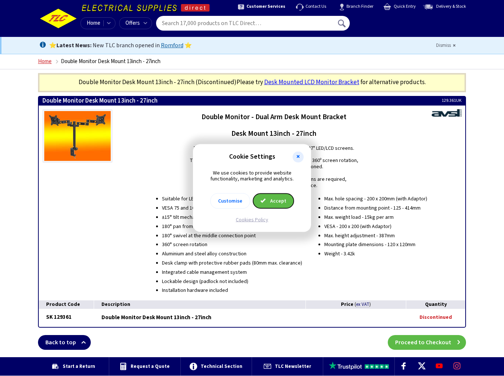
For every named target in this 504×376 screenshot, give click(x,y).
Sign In (389, 20)
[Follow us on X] (421, 366)
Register (383, 26)
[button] (298, 156)
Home (93, 23)
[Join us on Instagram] (457, 366)
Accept (277, 201)
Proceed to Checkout (423, 342)
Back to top (60, 342)
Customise (230, 201)
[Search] (342, 23)
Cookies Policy (252, 220)
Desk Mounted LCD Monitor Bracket (311, 82)
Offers (132, 23)
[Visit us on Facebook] (403, 366)
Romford (172, 45)
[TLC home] (58, 18)
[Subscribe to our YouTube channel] (439, 366)
